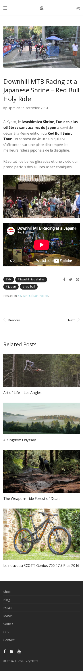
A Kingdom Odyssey (19, 440)
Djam (11, 108)
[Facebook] (4, 651)
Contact (9, 640)
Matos (8, 616)
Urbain (34, 296)
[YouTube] (19, 651)
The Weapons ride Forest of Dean (31, 498)
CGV (6, 632)
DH (25, 296)
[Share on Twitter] (70, 280)
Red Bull (30, 286)
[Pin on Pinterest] (78, 280)
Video (44, 296)
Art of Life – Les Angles (22, 392)
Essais (7, 608)
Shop (7, 592)
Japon (12, 286)
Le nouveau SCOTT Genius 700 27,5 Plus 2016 (41, 565)
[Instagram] (12, 651)
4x (9, 279)
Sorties (8, 624)
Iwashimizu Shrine (32, 279)
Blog (6, 600)
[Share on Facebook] (64, 280)
